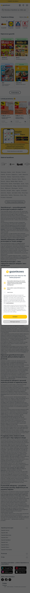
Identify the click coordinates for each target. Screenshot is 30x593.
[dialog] (15, 296)
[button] (15, 292)
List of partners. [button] (10, 303)
